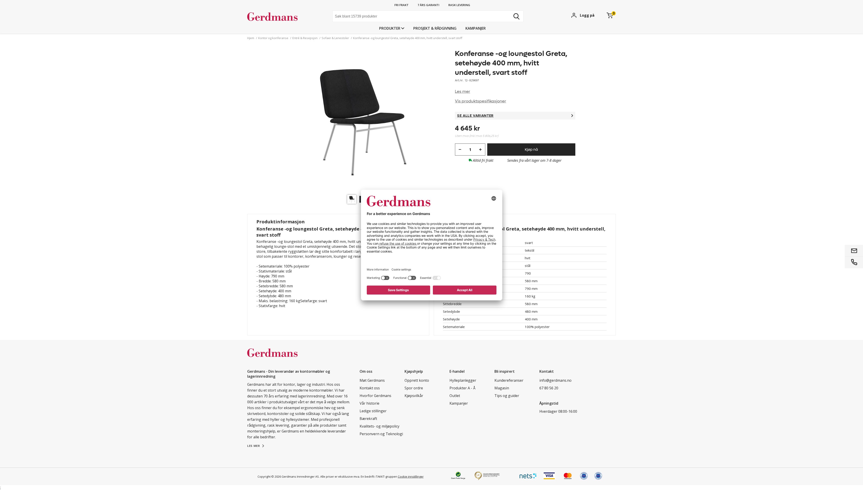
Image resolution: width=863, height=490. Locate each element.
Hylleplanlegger (462, 380)
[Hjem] (281, 17)
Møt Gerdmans (372, 380)
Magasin (501, 388)
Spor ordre (414, 388)
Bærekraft (368, 418)
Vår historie (369, 403)
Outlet (454, 395)
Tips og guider (506, 395)
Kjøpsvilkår (414, 395)
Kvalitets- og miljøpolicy (379, 426)
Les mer (462, 91)
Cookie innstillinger (411, 476)
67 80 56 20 (548, 388)
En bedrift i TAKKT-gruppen (379, 476)
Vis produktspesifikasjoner (480, 101)
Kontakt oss (370, 388)
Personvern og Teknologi (381, 433)
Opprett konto (417, 380)
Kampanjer (475, 28)
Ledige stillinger (373, 410)
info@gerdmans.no (555, 380)
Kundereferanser (508, 380)
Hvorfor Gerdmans (375, 395)
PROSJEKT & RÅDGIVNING (434, 28)
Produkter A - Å (462, 388)
